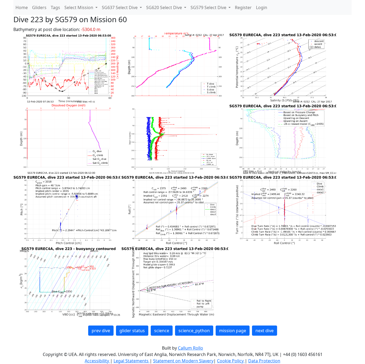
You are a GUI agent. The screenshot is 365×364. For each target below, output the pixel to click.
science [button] (161, 331)
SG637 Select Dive (120, 7)
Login (261, 7)
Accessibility (97, 361)
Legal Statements (132, 361)
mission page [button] (232, 331)
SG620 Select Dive (164, 7)
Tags (55, 7)
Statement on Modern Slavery (183, 361)
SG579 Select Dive (209, 7)
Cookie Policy (231, 361)
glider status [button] (132, 331)
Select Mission (79, 7)
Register (243, 7)
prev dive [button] (101, 331)
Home (21, 7)
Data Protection (264, 361)
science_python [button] (194, 331)
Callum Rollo (190, 348)
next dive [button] (264, 331)
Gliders (39, 7)
